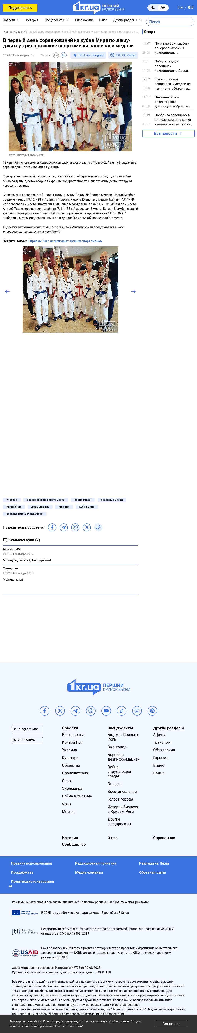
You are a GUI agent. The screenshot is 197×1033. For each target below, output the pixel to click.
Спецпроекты (54, 20)
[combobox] (167, 22)
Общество (71, 765)
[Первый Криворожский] (98, 7)
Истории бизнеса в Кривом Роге (123, 809)
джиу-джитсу (40, 506)
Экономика (72, 788)
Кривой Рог (13, 506)
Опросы (115, 784)
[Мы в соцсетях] (44, 711)
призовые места (112, 499)
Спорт (67, 780)
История (32, 20)
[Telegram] (64, 527)
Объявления (164, 750)
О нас (103, 20)
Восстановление (122, 791)
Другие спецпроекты (119, 821)
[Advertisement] (70, 626)
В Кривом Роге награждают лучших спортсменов (65, 241)
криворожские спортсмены (24, 513)
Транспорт (162, 742)
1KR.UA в (91, 55)
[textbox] (167, 22)
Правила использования (31, 863)
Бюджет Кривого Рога (123, 737)
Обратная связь (152, 872)
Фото (66, 804)
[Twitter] (87, 527)
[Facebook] (52, 527)
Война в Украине (77, 796)
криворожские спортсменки (46, 499)
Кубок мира (86, 506)
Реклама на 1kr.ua (154, 863)
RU (190, 7)
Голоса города (120, 799)
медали (64, 506)
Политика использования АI (31, 883)
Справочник (84, 20)
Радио (158, 773)
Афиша (159, 734)
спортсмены (82, 499)
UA (181, 7)
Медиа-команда (89, 872)
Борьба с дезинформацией (123, 757)
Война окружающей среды (119, 771)
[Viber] (75, 527)
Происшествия (75, 773)
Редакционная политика (95, 863)
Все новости (165, 133)
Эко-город (117, 747)
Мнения (69, 811)
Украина (11, 499)
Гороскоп (161, 757)
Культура (70, 757)
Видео (158, 765)
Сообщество (74, 844)
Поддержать (20, 7)
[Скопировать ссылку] (98, 527)
